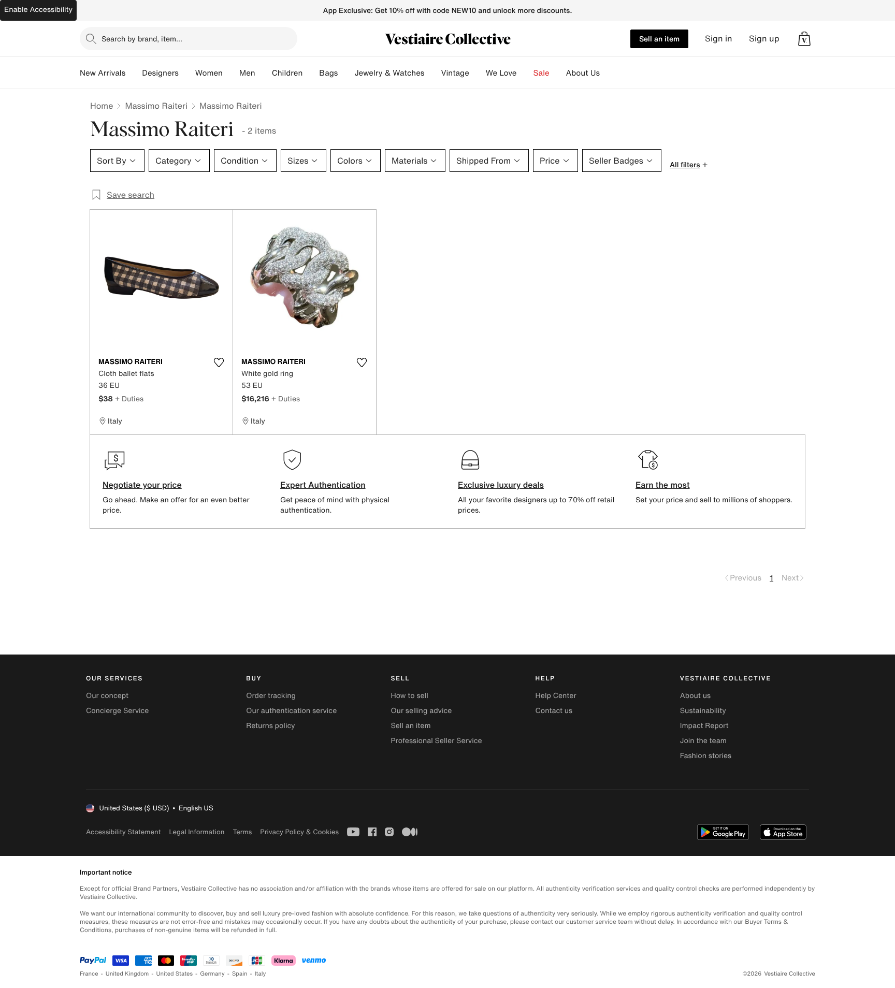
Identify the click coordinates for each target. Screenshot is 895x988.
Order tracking (271, 695)
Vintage (455, 73)
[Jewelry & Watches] (432, 73)
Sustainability (703, 710)
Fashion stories (705, 755)
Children (287, 73)
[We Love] (525, 73)
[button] (804, 39)
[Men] (263, 73)
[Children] (311, 73)
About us (695, 695)
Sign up (764, 38)
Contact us (554, 710)
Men (247, 73)
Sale (541, 73)
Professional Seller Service (436, 740)
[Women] (231, 73)
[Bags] (346, 73)
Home (101, 105)
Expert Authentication (323, 484)
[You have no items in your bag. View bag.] (804, 39)
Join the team (703, 740)
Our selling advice (421, 710)
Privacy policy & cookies (299, 832)
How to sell (409, 695)
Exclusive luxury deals (501, 484)
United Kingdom (127, 974)
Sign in (718, 38)
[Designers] (187, 73)
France (89, 974)
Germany (212, 974)
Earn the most (663, 484)
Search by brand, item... (142, 38)
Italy (260, 974)
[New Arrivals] (133, 73)
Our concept (107, 695)
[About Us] (608, 73)
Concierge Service (117, 710)
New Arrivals (102, 73)
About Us (583, 73)
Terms (242, 832)
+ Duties (129, 398)
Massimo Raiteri (156, 105)
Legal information (196, 832)
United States (174, 974)
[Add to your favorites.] (218, 362)
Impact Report (704, 725)
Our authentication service (291, 710)
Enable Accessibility (38, 9)
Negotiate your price (142, 484)
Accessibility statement (123, 832)
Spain (240, 974)
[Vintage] (477, 73)
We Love (501, 73)
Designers (160, 73)
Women (209, 73)
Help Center (556, 695)
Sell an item (659, 38)
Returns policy (270, 725)
